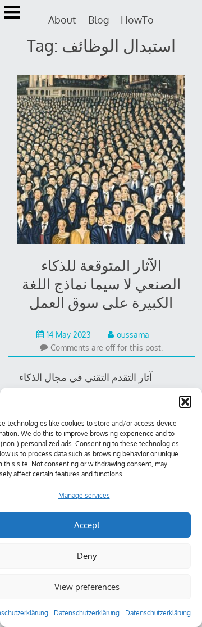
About (62, 19)
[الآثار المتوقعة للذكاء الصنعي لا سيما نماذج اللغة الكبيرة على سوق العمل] (101, 161)
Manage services (84, 495)
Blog (98, 19)
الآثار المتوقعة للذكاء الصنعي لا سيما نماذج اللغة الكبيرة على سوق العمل (101, 283)
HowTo (137, 19)
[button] (185, 401)
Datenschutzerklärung (87, 612)
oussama (133, 334)
